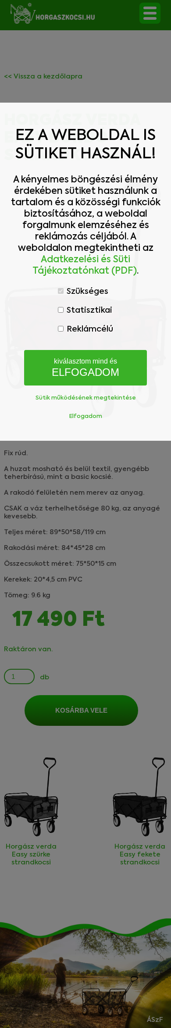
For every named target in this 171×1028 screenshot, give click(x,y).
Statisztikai (88, 310)
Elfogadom (85, 416)
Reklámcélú (89, 329)
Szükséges (86, 292)
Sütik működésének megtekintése (86, 398)
